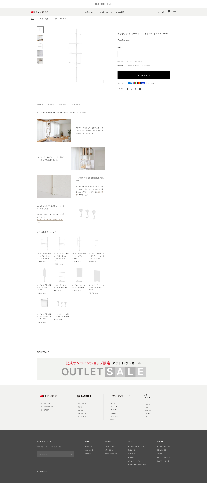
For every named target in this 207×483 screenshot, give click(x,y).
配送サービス (132, 450)
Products (147, 404)
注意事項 (62, 104)
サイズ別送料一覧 (136, 61)
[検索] (159, 12)
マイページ (88, 453)
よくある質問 (120, 12)
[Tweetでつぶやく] (135, 89)
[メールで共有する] (140, 89)
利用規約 (130, 457)
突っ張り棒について (106, 12)
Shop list (147, 413)
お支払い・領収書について (136, 446)
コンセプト (81, 410)
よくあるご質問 (109, 446)
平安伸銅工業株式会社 (163, 446)
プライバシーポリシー (135, 461)
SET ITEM (114, 407)
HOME (32, 19)
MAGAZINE (114, 410)
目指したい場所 (161, 450)
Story (146, 407)
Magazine (148, 410)
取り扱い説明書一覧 (111, 453)
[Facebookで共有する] (127, 89)
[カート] (167, 12)
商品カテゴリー (90, 12)
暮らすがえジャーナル (163, 457)
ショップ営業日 (146, 65)
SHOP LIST (114, 416)
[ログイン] (163, 12)
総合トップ (88, 446)
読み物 (80, 407)
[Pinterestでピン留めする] (131, 89)
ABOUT (113, 413)
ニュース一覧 (89, 450)
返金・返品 (131, 453)
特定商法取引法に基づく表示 (137, 464)
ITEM (113, 403)
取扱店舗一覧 (82, 413)
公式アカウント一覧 (163, 461)
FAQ (112, 419)
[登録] (71, 454)
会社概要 (159, 453)
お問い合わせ (109, 450)
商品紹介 (40, 104)
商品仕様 (51, 104)
